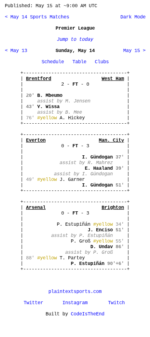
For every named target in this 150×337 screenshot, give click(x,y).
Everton (36, 140)
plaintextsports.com (75, 292)
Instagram (75, 303)
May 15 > (134, 51)
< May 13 (16, 51)
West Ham (113, 79)
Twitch (116, 303)
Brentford (38, 79)
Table (79, 62)
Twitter (33, 303)
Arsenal (36, 208)
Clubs (102, 62)
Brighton (113, 208)
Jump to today (75, 39)
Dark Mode (132, 17)
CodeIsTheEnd (87, 314)
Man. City (111, 140)
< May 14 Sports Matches (37, 17)
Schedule (53, 62)
